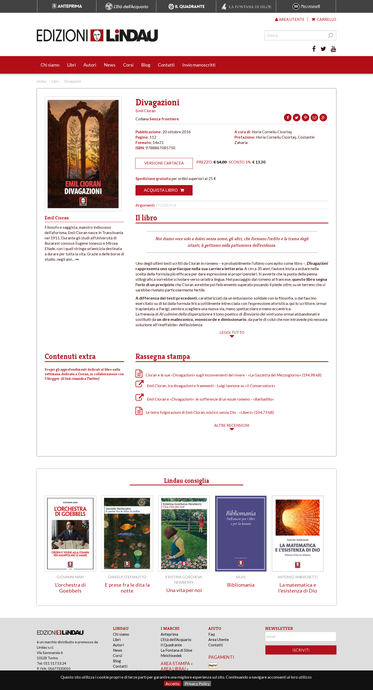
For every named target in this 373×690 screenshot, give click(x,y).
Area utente (291, 19)
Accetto (172, 683)
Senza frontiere (164, 118)
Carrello (326, 19)
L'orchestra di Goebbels (70, 588)
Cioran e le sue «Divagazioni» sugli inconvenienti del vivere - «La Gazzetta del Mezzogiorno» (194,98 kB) (233, 375)
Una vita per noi (184, 590)
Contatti (166, 65)
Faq (211, 634)
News (109, 65)
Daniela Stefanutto (127, 577)
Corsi (128, 65)
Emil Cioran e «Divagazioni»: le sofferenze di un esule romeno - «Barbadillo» (210, 399)
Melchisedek (171, 655)
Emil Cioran (145, 110)
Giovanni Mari (70, 577)
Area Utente (218, 639)
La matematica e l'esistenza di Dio (297, 588)
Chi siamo (50, 65)
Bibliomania (241, 585)
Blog (145, 65)
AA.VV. (241, 577)
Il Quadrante (171, 645)
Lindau (41, 81)
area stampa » (177, 663)
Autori (89, 65)
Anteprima (169, 634)
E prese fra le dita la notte (127, 588)
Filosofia (166, 205)
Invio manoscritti (198, 65)
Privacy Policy (197, 683)
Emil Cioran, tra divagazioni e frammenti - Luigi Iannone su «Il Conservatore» (210, 385)
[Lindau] (134, 35)
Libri (71, 65)
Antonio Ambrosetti (298, 577)
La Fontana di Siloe (176, 650)
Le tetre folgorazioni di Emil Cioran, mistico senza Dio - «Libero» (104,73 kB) (209, 412)
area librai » (175, 668)
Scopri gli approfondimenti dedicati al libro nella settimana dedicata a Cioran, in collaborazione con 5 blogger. (84, 374)
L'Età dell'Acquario (176, 639)
